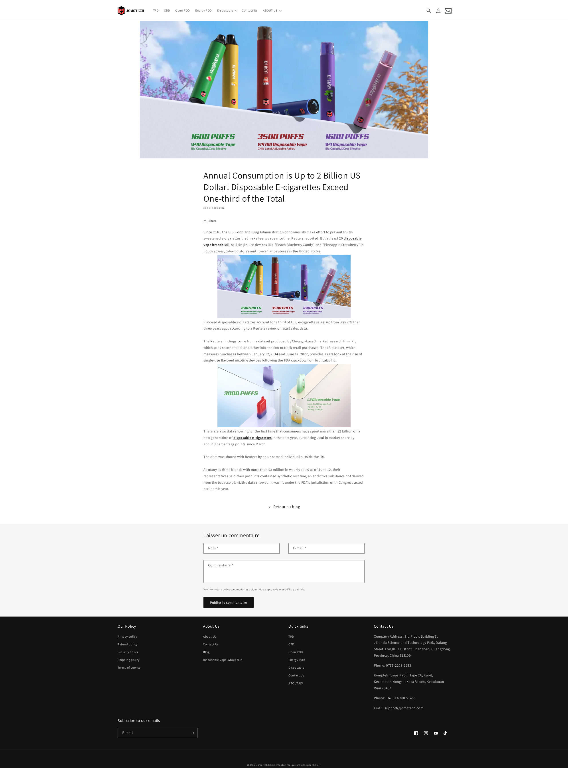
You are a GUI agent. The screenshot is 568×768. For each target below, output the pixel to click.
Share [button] (213, 221)
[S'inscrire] (192, 733)
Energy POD (296, 660)
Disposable (296, 668)
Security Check (128, 652)
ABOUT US (295, 683)
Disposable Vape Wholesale (223, 660)
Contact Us (211, 644)
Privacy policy (127, 636)
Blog (206, 652)
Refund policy (127, 644)
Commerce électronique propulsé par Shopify (294, 764)
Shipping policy (129, 660)
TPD (291, 636)
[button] (227, 10)
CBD (291, 644)
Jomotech (262, 764)
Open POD (295, 652)
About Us (209, 636)
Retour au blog (286, 506)
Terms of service (129, 668)
